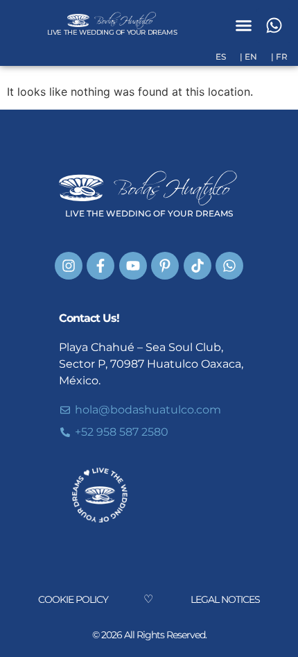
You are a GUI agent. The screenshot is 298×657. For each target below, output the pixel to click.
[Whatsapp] (273, 25)
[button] (244, 25)
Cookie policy (73, 599)
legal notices (225, 599)
